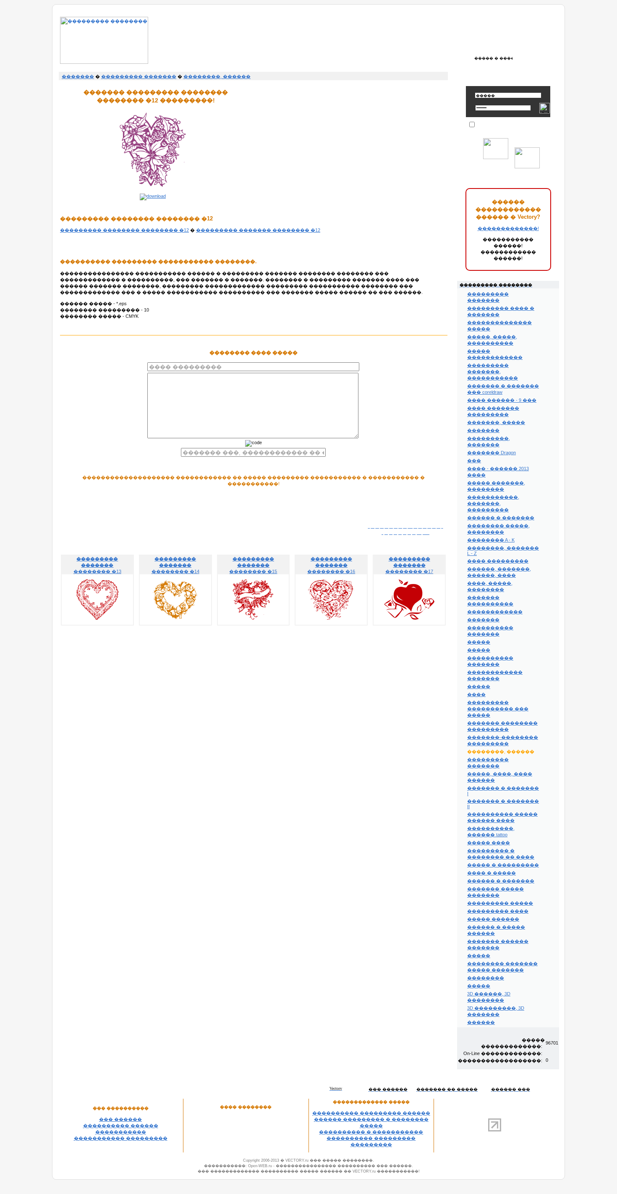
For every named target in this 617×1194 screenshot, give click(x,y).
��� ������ (120, 1119)
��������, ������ (217, 76)
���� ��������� (497, 560)
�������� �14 (175, 565)
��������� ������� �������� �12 (258, 230)
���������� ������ (120, 1125)
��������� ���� (497, 911)
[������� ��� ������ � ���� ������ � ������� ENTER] (493, 58)
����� (478, 641)
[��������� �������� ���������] (104, 62)
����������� (120, 1131)
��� (474, 460)
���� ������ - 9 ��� (501, 400)
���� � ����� (491, 872)
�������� (485, 977)
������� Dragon (491, 452)
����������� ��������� (120, 1138)
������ (481, 1022)
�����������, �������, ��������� (493, 503)
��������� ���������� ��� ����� (497, 708)
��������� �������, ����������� (492, 371)
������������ (495, 611)
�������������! (508, 228)
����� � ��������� (503, 864)
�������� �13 (97, 565)
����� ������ (493, 919)
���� (476, 694)
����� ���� (488, 842)
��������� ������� (138, 76)
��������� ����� (500, 903)
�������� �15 (253, 565)
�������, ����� (496, 422)
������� (78, 76)
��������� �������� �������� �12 (124, 230)
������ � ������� (500, 517)
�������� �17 (409, 565)
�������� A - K (491, 539)
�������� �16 (331, 565)
